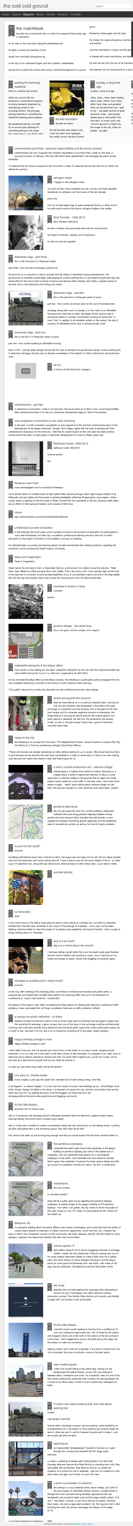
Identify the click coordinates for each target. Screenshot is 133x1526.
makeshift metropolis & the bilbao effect (39, 665)
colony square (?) (64, 1246)
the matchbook (29, 28)
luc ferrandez (22, 912)
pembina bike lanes (66, 806)
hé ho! (57, 365)
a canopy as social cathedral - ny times (38, 1016)
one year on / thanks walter (31, 1075)
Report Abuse (87, 1523)
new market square (65, 1364)
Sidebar (51, 14)
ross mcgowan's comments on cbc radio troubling (45, 421)
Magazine (28, 14)
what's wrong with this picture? (72, 698)
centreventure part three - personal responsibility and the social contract (58, 148)
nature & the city (24, 738)
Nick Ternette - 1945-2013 (69, 217)
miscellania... (62, 1183)
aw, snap (59, 1285)
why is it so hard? (64, 941)
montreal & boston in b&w (69, 586)
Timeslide (75, 14)
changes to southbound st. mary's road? (39, 981)
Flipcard (16, 14)
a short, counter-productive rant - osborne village (83, 767)
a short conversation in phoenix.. (73, 1483)
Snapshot (62, 14)
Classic (6, 14)
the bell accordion (66, 119)
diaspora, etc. (23, 1223)
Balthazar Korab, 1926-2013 (71, 443)
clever (18, 512)
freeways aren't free (26, 483)
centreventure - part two (29, 404)
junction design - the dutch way (72, 626)
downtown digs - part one (30, 332)
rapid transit (61, 1443)
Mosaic (40, 14)
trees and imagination (28, 557)
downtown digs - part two (69, 293)
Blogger (77, 1523)
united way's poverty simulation (34, 528)
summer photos (63, 872)
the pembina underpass (68, 1144)
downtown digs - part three (31, 257)
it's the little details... (27, 1104)
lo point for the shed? (27, 846)
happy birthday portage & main (33, 1039)
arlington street (63, 178)
